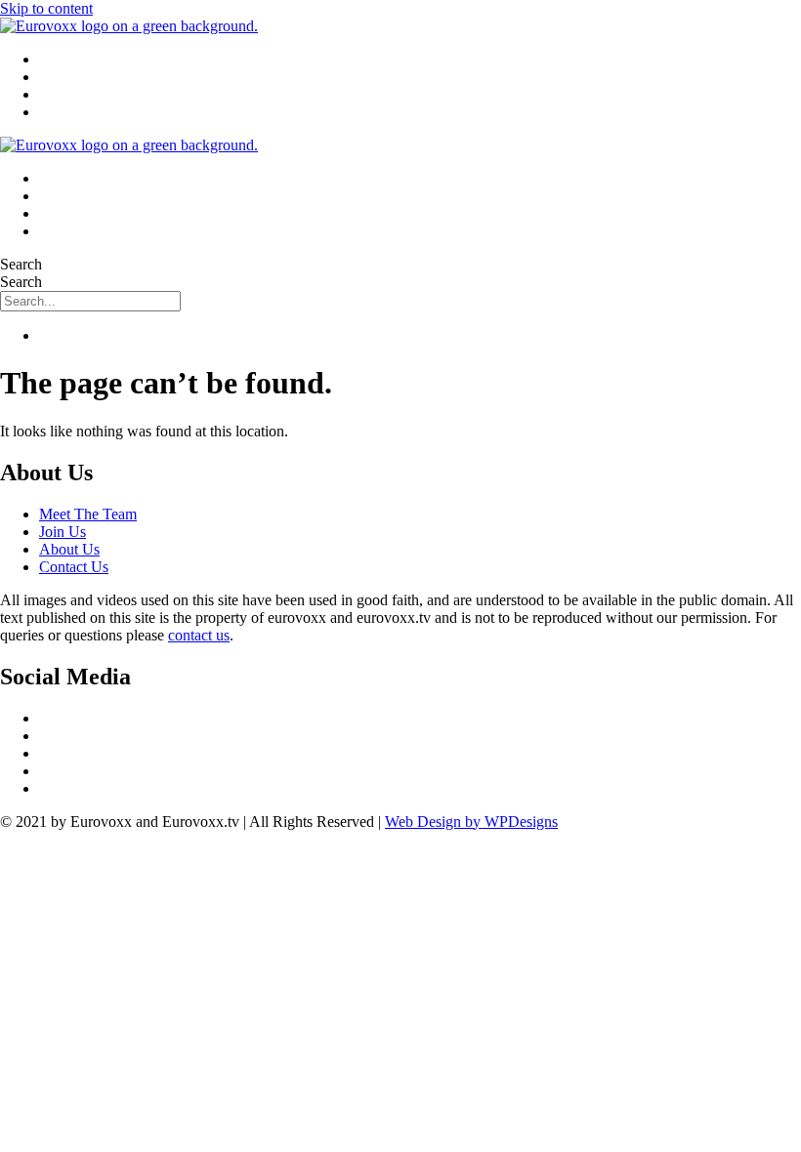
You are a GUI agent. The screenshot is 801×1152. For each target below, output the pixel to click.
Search (21, 264)
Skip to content (46, 8)
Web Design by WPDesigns (471, 821)
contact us (199, 635)
